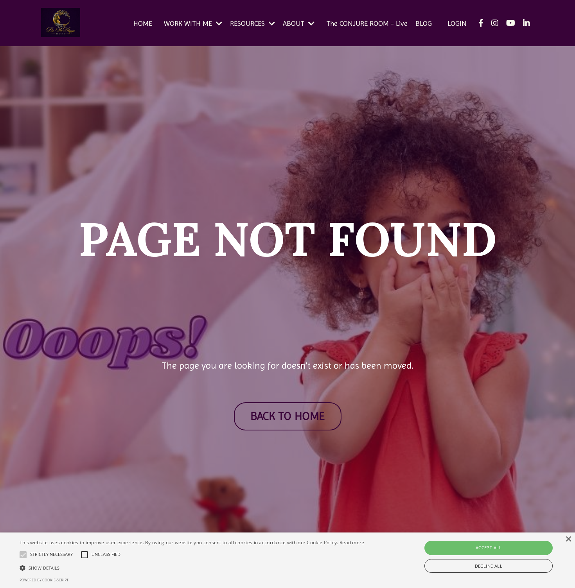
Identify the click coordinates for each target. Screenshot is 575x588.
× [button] (568, 539)
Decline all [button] (488, 566)
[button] (192, 568)
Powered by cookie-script (44, 580)
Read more (352, 542)
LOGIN (457, 23)
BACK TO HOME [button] (287, 416)
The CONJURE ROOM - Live (367, 23)
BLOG (423, 23)
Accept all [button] (488, 547)
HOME (142, 23)
